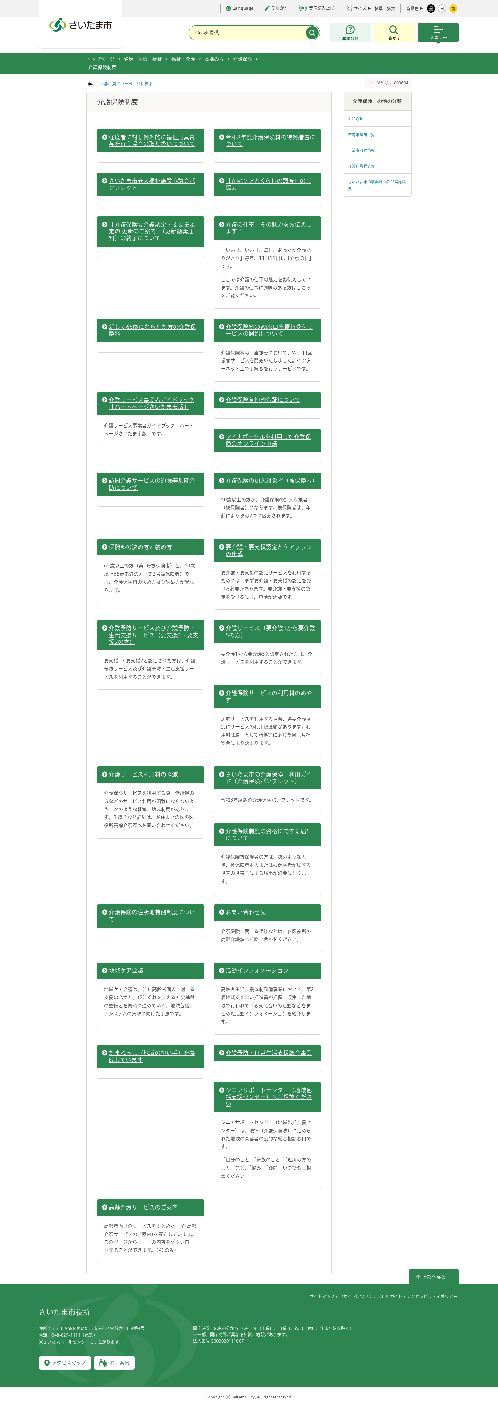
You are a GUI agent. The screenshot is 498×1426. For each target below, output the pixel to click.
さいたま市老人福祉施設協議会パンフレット (152, 184)
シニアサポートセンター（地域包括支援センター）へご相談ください (269, 1097)
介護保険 (242, 59)
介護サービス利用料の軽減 (143, 774)
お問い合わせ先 (246, 912)
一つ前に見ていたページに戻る (124, 84)
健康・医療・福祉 (143, 59)
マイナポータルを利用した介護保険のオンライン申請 (268, 440)
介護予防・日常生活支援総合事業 (269, 1053)
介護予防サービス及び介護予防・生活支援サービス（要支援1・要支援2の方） (154, 634)
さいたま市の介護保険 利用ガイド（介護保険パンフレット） (269, 777)
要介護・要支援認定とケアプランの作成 (269, 550)
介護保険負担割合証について (263, 400)
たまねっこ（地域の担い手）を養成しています (152, 1056)
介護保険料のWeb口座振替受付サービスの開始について (269, 330)
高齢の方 (214, 59)
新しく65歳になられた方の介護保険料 (152, 330)
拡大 (391, 8)
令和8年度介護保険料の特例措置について (270, 140)
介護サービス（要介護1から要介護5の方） (270, 631)
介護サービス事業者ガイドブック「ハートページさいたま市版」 (151, 403)
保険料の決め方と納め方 (140, 547)
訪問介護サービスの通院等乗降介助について (152, 484)
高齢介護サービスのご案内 (143, 1207)
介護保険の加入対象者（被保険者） (271, 480)
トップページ (100, 59)
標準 (379, 8)
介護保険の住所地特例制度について (152, 915)
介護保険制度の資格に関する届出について (269, 834)
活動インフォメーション (257, 970)
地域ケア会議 (126, 970)
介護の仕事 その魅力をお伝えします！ (269, 228)
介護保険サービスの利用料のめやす (269, 696)
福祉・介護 (183, 59)
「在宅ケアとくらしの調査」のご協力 (268, 184)
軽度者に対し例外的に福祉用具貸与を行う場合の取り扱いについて (152, 140)
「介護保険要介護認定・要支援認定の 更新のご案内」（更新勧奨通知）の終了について (152, 231)
